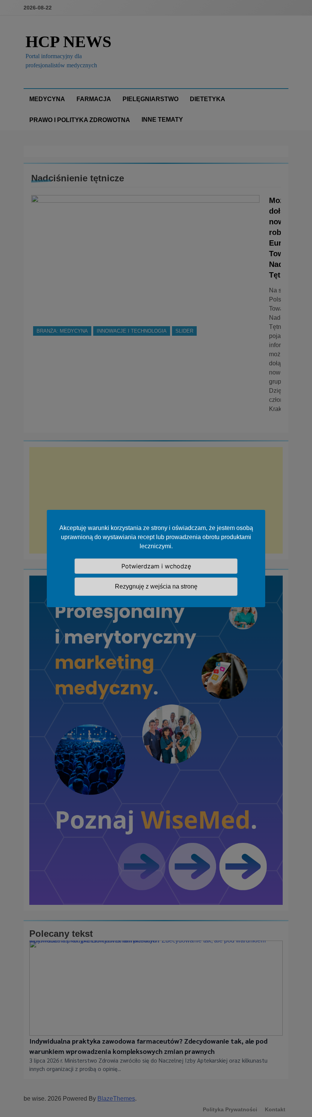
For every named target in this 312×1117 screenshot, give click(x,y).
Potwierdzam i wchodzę (156, 566)
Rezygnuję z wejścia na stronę (156, 586)
